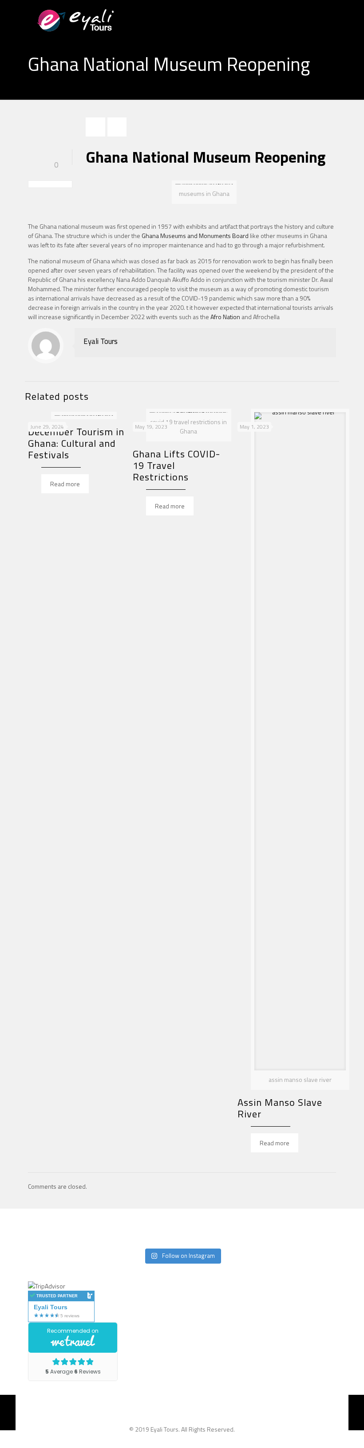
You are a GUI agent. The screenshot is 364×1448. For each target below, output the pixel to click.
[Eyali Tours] (86, 20)
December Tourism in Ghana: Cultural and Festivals (76, 443)
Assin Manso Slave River (279, 1108)
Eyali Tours (100, 341)
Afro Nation (225, 316)
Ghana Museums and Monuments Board (195, 235)
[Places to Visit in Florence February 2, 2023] (356, 1412)
